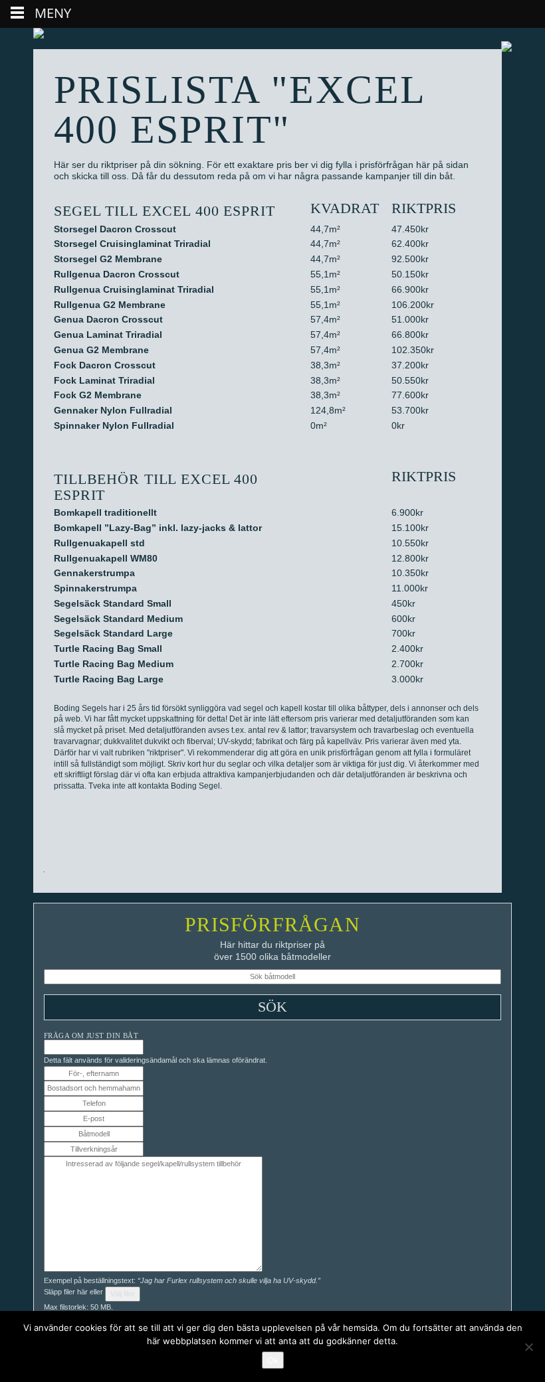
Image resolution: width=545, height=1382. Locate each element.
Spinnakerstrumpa (95, 588)
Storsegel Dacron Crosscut (115, 229)
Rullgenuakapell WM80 (106, 558)
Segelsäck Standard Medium (118, 618)
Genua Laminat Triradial (108, 334)
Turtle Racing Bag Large (109, 679)
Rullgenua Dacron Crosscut (116, 274)
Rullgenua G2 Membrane (109, 304)
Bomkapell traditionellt (105, 512)
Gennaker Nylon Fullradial (113, 410)
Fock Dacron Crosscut (105, 365)
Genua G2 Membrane (101, 350)
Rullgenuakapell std (99, 543)
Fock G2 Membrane (98, 395)
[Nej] (528, 1346)
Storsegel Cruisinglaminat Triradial (132, 243)
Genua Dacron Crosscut (108, 319)
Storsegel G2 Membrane (108, 259)
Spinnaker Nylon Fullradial (114, 425)
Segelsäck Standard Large (113, 633)
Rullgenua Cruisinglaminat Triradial (134, 289)
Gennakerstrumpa (94, 573)
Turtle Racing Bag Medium (113, 663)
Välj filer (122, 1294)
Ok (272, 1360)
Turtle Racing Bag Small (108, 648)
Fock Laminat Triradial (104, 380)
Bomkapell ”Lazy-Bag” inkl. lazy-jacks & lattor (158, 527)
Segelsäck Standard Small (112, 603)
